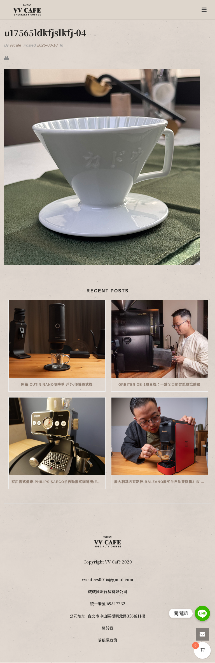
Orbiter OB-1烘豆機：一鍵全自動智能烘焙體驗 (159, 385)
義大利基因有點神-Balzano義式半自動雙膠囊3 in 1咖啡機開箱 (161, 482)
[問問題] (202, 613)
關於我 (107, 628)
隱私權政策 (107, 640)
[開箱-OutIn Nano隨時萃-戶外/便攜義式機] (57, 339)
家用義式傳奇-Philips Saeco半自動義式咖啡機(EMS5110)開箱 (58, 482)
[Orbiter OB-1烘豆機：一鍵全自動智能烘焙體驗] (159, 339)
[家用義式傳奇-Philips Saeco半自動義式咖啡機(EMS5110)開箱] (57, 436)
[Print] (9, 57)
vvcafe (15, 45)
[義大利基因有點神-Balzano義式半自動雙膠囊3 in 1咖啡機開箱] (159, 436)
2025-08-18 (47, 45)
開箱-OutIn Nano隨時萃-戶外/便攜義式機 (57, 385)
